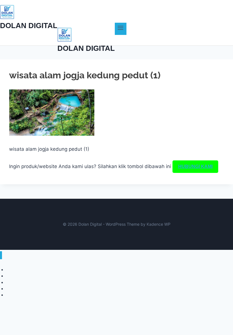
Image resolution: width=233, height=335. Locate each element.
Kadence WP (158, 224)
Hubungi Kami (195, 166)
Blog (10, 294)
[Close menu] (1, 255)
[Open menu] (120, 29)
